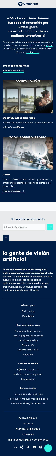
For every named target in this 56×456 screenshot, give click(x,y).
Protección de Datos (28, 429)
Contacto (28, 434)
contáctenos (32, 52)
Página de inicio (28, 418)
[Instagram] (41, 447)
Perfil (6, 174)
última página (33, 41)
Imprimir (28, 424)
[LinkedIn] (15, 447)
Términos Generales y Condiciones (28, 440)
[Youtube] (34, 447)
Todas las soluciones (16, 65)
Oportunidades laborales (19, 118)
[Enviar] (50, 227)
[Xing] (21, 447)
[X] (28, 447)
